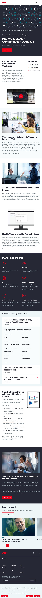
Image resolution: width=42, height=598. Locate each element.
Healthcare (6, 355)
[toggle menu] (39, 2)
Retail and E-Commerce (27, 348)
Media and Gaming (26, 341)
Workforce (22, 572)
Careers (3, 567)
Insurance (6, 362)
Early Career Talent (7, 418)
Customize (4, 596)
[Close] (40, 586)
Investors (4, 570)
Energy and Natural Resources (10, 348)
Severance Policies (7, 430)
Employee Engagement (8, 422)
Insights (12, 570)
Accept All (37, 596)
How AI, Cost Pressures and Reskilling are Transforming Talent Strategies (14, 540)
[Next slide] (7, 545)
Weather (21, 570)
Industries (13, 567)
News (3, 572)
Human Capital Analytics (11, 30)
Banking (5, 337)
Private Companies (26, 344)
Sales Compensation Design (9, 427)
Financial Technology (8, 351)
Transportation (25, 355)
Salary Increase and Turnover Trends (11, 408)
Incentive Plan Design (8, 413)
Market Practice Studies (35, 70)
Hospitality (6, 358)
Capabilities (4, 30)
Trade (21, 565)
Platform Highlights (34, 64)
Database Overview (34, 67)
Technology (24, 351)
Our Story (4, 565)
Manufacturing (25, 337)
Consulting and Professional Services (11, 344)
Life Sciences (24, 334)
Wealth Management (26, 358)
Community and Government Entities (11, 341)
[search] (36, 2)
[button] (8, 514)
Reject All (29, 596)
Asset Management (8, 334)
